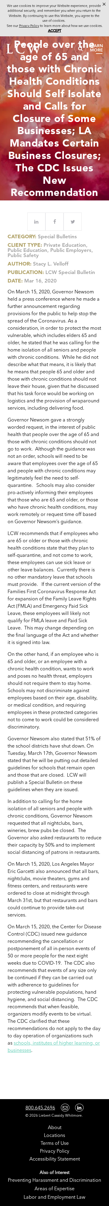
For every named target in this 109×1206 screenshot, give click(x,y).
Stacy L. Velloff (50, 264)
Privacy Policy (54, 1151)
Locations (54, 1135)
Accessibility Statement (54, 1159)
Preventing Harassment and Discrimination (54, 1180)
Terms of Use (55, 1143)
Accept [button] (54, 30)
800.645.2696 (40, 1108)
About (54, 1127)
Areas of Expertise (54, 1188)
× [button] (104, 4)
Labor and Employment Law (54, 1197)
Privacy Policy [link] (29, 26)
